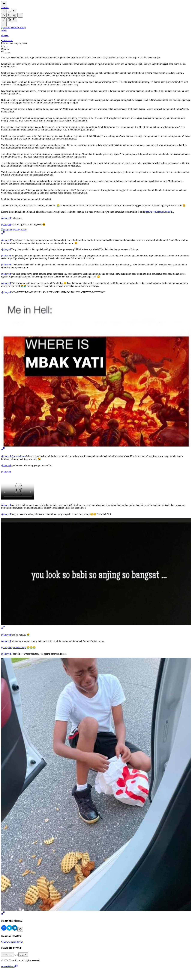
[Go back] (4, 3)
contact (4, 966)
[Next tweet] (13, 11)
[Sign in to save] (20, 15)
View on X (7, 40)
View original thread (13, 942)
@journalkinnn (18, 456)
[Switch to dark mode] (4, 15)
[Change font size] (9, 15)
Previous (9, 955)
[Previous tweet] (4, 11)
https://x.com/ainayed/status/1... (159, 211)
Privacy (11, 966)
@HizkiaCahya (18, 647)
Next (22, 955)
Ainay (4, 30)
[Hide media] (9, 20)
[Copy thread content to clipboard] (20, 929)
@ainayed (6, 218)
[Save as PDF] (14, 15)
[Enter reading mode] (4, 20)
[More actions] (4, 24)
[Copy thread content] (14, 20)
